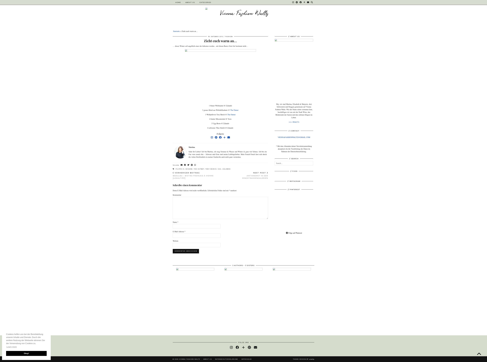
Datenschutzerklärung (226, 359)
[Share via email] (181, 165)
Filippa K (180, 169)
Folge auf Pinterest (295, 233)
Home (178, 2)
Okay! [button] (26, 353)
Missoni (189, 169)
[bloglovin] (243, 347)
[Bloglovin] (304, 2)
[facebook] (237, 347)
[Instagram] (293, 2)
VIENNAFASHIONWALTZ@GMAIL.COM (294, 137)
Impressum (246, 359)
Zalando (226, 169)
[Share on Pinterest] (192, 165)
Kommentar (177, 195)
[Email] (308, 2)
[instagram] (231, 347)
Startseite (176, 31)
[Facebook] (301, 2)
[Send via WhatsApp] (195, 165)
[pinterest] (249, 347)
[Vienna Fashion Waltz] (243, 14)
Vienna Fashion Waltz (189, 359)
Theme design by (303, 359)
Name (175, 222)
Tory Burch (211, 169)
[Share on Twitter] (188, 165)
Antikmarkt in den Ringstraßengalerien (255, 175)
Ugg (219, 169)
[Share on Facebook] (185, 165)
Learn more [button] (11, 347)
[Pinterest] (297, 2)
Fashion (229, 36)
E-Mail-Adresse (179, 231)
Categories (205, 2)
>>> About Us (294, 122)
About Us (190, 2)
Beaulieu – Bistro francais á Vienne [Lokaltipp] (193, 175)
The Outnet (234, 110)
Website (175, 241)
